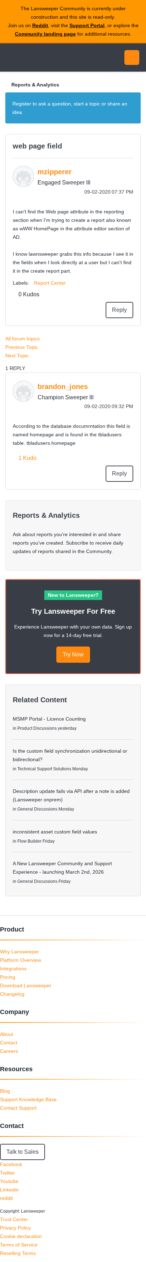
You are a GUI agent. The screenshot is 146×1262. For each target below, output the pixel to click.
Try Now (73, 654)
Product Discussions (37, 728)
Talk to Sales (22, 1152)
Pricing (7, 977)
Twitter (7, 1173)
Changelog (12, 994)
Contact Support (18, 1108)
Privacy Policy (15, 1228)
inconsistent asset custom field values (55, 832)
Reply (119, 310)
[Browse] (10, 57)
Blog (5, 1091)
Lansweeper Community (39, 57)
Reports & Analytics (35, 84)
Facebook (11, 1164)
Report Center (50, 283)
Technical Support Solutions (44, 768)
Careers (9, 1051)
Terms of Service (19, 1245)
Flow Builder (29, 841)
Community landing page (45, 34)
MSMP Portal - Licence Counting (49, 719)
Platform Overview (20, 960)
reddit (6, 1198)
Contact (8, 1042)
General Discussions (37, 809)
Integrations (13, 968)
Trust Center (14, 1219)
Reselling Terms (18, 1253)
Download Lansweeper (25, 985)
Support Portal (87, 25)
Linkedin (9, 1190)
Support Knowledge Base (28, 1099)
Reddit (40, 25)
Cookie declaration (21, 1236)
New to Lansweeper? (73, 595)
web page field (37, 146)
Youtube (9, 1181)
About (6, 1034)
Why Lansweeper (19, 951)
